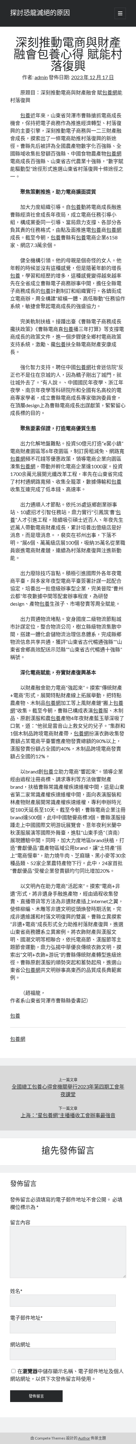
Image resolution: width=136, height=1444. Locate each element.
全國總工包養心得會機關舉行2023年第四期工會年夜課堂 (68, 1090)
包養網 (109, 92)
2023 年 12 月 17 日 (92, 77)
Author (84, 1438)
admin (41, 77)
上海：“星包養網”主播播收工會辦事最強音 (68, 1115)
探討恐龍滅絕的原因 (40, 13)
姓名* (16, 1291)
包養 (25, 115)
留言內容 (20, 1222)
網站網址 (20, 1344)
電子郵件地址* (26, 1318)
